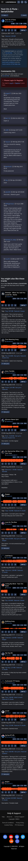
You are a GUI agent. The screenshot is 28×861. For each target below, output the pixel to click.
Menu (5, 15)
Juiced (7, 711)
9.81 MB (11, 311)
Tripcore (7, 142)
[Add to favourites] (12, 30)
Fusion (7, 387)
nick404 (9, 557)
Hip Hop (7, 667)
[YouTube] (11, 837)
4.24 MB (14, 638)
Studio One (5, 358)
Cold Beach (9, 556)
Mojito (7, 782)
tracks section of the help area (11, 64)
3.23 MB (11, 725)
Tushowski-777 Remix (12, 681)
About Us (9, 817)
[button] (25, 2)
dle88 (6, 130)
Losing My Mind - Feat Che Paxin (14, 585)
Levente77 (10, 783)
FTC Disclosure (19, 825)
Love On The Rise (11, 522)
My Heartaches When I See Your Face (14, 452)
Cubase (22, 311)
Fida (6, 180)
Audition (4, 753)
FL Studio (23, 511)
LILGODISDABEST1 (12, 455)
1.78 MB (14, 469)
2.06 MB (14, 570)
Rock (6, 436)
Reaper (7, 494)
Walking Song (9, 621)
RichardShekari (11, 737)
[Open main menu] (2, 2)
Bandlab (4, 471)
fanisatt (9, 588)
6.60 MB (10, 600)
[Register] (22, 2)
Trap (6, 311)
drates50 (9, 524)
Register (17, 83)
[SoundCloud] (11, 841)
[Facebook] (5, 837)
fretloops (9, 623)
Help (3, 817)
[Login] (18, 2)
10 (25, 23)
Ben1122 (7, 118)
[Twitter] (23, 837)
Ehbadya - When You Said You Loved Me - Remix (15, 294)
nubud (8, 713)
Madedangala (11, 683)
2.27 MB (13, 667)
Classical (7, 36)
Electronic (8, 469)
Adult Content (18, 697)
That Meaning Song (12, 339)
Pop (6, 356)
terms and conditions (8, 62)
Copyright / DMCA (14, 819)
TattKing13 (10, 421)
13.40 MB (11, 436)
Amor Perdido (9, 371)
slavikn (9, 655)
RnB (6, 539)
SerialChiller (10, 21)
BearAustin (8, 166)
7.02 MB (11, 511)
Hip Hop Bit (9, 653)
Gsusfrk (7, 259)
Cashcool (9, 496)
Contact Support (19, 817)
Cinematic (8, 638)
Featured (17, 311)
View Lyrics (6, 363)
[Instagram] (17, 841)
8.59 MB (13, 798)
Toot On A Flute (10, 20)
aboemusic (10, 341)
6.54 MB (10, 356)
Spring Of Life (9, 735)
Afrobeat (7, 798)
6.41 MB (12, 387)
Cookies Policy (8, 825)
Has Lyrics (17, 356)
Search (24, 15)
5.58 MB (13, 36)
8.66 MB (11, 751)
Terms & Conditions (8, 823)
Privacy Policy (20, 823)
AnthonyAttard (11, 373)
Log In (11, 83)
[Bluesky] (17, 837)
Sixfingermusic (9, 204)
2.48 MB (11, 697)
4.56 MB (10, 539)
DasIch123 (10, 296)
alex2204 (7, 192)
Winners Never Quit (12, 419)
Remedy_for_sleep (10, 240)
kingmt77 (8, 93)
